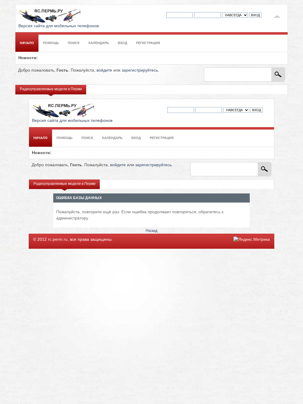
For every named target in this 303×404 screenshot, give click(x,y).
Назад (151, 230)
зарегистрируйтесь (140, 70)
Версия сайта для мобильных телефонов (58, 26)
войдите (104, 70)
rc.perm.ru (57, 239)
